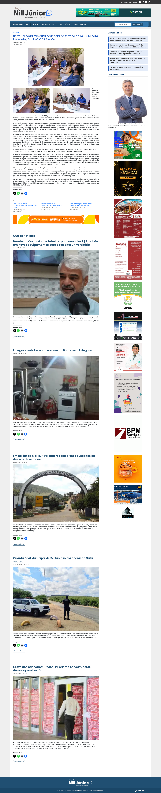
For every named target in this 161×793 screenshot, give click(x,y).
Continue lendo (19, 336)
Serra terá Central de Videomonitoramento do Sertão (51, 204)
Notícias (16, 33)
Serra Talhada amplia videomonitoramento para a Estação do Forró (25, 205)
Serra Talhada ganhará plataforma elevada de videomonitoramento (81, 204)
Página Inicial (18, 24)
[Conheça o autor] (128, 100)
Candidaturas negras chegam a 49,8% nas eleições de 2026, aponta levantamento (126, 53)
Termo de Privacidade (98, 790)
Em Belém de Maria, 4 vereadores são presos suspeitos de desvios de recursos (54, 457)
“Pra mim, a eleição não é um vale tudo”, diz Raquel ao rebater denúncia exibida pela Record (128, 46)
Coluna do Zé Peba (63, 24)
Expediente (35, 24)
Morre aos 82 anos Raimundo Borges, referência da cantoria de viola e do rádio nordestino (128, 39)
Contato (83, 24)
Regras (75, 24)
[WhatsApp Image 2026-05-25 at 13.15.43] (128, 218)
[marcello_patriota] (128, 513)
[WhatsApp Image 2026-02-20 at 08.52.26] (128, 179)
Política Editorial (48, 24)
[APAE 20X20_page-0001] (128, 296)
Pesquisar (137, 24)
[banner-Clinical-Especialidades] (128, 260)
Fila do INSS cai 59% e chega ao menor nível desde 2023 (126, 68)
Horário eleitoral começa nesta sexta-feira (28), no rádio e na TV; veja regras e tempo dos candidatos (128, 60)
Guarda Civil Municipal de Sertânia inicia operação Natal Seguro (53, 559)
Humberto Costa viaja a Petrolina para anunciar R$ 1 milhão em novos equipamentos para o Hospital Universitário (55, 243)
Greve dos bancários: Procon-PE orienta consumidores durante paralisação (52, 668)
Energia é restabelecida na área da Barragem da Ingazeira (54, 350)
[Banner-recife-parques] (128, 145)
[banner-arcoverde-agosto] (56, 220)
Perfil (27, 24)
